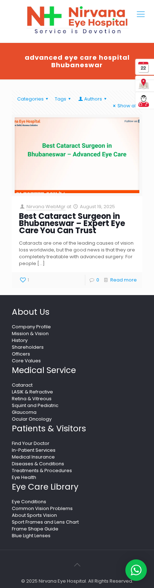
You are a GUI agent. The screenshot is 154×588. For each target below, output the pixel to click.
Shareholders (28, 347)
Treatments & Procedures (42, 470)
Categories (30, 98)
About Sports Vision (34, 515)
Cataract (22, 385)
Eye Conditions (29, 501)
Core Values (26, 360)
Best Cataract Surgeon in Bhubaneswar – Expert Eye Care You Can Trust (72, 223)
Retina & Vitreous (32, 398)
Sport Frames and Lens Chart (45, 522)
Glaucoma (24, 412)
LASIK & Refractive (32, 391)
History (20, 340)
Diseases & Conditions (38, 463)
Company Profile (31, 326)
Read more (123, 279)
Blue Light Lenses (31, 535)
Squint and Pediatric (35, 405)
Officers (21, 354)
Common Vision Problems (42, 508)
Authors (93, 98)
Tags (60, 98)
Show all (127, 105)
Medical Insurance (33, 457)
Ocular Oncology (32, 419)
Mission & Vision (30, 333)
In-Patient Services (34, 450)
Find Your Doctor (30, 443)
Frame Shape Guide (35, 528)
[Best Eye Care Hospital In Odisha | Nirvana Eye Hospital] (77, 20)
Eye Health (24, 477)
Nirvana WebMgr (46, 206)
